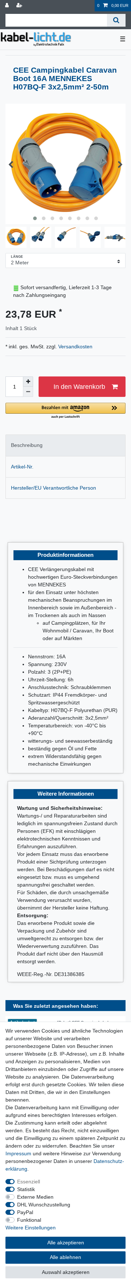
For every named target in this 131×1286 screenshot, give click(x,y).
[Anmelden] (8, 5)
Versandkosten (74, 346)
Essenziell (28, 1181)
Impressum (18, 1153)
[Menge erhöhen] (28, 381)
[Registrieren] (20, 5)
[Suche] (116, 20)
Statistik (26, 1189)
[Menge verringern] (28, 392)
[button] (65, 411)
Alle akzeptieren (65, 1242)
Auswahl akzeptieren (66, 1272)
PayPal (25, 1212)
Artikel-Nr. (22, 467)
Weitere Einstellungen (30, 1227)
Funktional (29, 1220)
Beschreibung (27, 445)
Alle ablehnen (65, 1257)
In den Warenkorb (79, 386)
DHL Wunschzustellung (43, 1204)
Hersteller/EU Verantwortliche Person (53, 488)
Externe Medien (35, 1197)
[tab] (65, 445)
